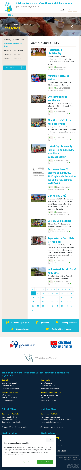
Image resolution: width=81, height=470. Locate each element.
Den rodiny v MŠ (57, 195)
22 (43, 298)
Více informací (8, 400)
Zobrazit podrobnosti (25, 462)
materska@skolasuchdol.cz (50, 422)
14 (48, 293)
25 (57, 298)
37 (71, 302)
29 (33, 302)
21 (38, 298)
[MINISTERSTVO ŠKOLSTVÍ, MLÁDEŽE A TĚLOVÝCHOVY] (40, 358)
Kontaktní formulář (48, 400)
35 (62, 302)
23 (48, 298)
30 (38, 302)
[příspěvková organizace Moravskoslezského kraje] (22, 344)
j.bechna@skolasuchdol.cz (12, 422)
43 (57, 306)
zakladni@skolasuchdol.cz (50, 388)
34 (57, 302)
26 (62, 298)
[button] (63, 10)
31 (43, 302)
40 (43, 306)
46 (71, 306)
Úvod (7, 24)
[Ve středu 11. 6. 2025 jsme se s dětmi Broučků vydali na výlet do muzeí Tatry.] (38, 99)
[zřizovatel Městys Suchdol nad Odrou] (61, 344)
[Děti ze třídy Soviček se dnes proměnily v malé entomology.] (38, 223)
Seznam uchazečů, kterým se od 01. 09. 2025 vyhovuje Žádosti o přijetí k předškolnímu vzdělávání (62, 176)
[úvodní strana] (8, 3)
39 (38, 306)
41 (48, 306)
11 (33, 293)
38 (33, 306)
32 (48, 302)
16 (57, 293)
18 (66, 293)
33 (52, 302)
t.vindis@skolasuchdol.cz (11, 388)
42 (52, 306)
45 (66, 306)
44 (62, 306)
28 (71, 298)
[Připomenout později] (50, 440)
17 (62, 293)
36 (66, 302)
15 (52, 293)
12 (38, 293)
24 (52, 298)
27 (66, 298)
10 (70, 289)
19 (71, 293)
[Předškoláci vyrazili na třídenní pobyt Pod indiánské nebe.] (38, 271)
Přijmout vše (45, 462)
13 (43, 293)
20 (33, 298)
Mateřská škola (30, 24)
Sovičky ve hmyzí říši (59, 220)
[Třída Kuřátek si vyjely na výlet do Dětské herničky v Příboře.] (38, 78)
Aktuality (16, 24)
